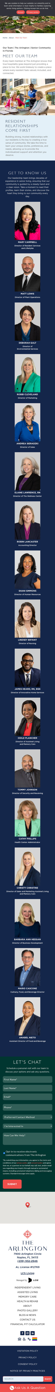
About (11, 38)
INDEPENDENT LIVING (28, 1288)
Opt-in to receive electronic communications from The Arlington (26, 1153)
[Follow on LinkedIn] (33, 1333)
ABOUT (27, 1306)
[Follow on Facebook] (22, 1333)
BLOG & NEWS (27, 1315)
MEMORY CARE (27, 1297)
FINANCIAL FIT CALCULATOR (27, 1324)
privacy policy (22, 1163)
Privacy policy (33, 12)
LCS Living (27, 1273)
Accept (21, 12)
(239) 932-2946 (27, 1261)
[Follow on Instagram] (27, 1333)
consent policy (37, 1163)
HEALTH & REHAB (27, 1301)
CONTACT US (27, 1320)
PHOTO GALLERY (27, 1311)
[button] (28, 1205)
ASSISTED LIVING (27, 1292)
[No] (52, 8)
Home (5, 38)
